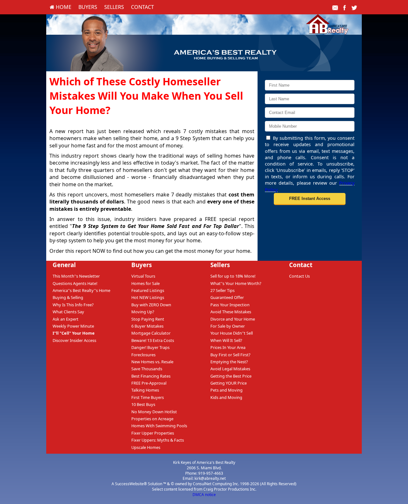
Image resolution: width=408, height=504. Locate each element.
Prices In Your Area (227, 347)
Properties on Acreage (152, 419)
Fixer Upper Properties (152, 433)
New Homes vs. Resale (152, 362)
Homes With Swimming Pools (159, 426)
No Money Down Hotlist (154, 412)
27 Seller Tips (222, 290)
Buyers (87, 7)
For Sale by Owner (227, 326)
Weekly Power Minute (73, 326)
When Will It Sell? (226, 340)
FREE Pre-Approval (148, 383)
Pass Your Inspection (230, 305)
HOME (63, 7)
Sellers (114, 7)
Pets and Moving (226, 390)
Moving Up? (142, 312)
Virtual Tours (143, 276)
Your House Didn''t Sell (231, 333)
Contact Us (299, 276)
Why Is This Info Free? (73, 305)
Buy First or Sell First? (230, 355)
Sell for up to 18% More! (232, 276)
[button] (310, 199)
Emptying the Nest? (229, 362)
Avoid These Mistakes (230, 312)
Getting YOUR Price (228, 383)
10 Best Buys (143, 404)
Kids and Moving (226, 397)
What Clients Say (68, 312)
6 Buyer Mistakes (147, 326)
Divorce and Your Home (232, 319)
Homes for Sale (145, 283)
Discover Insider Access (74, 340)
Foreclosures (143, 355)
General (64, 265)
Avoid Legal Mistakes (230, 369)
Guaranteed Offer (227, 297)
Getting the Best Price (230, 376)
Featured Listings (147, 290)
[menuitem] (60, 7)
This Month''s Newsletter (76, 276)
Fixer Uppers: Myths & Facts (157, 440)
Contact (142, 7)
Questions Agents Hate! (75, 283)
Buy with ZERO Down (151, 305)
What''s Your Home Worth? (235, 283)
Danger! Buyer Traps (150, 347)
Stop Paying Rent (147, 319)
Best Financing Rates (151, 376)
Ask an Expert (65, 319)
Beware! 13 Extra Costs (152, 340)
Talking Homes (145, 390)
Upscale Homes (145, 447)
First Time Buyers (147, 397)
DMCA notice (204, 494)
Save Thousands (146, 369)
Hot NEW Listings (147, 297)
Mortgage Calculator (151, 333)
